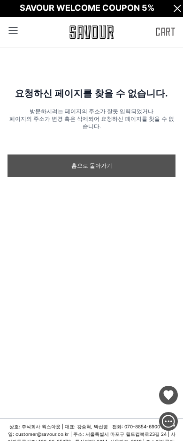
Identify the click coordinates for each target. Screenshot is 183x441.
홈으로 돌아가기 (91, 165)
